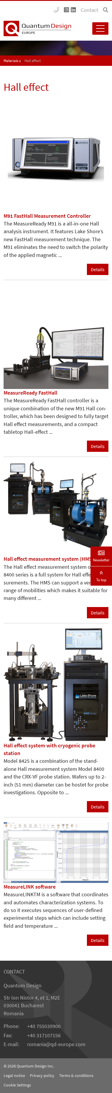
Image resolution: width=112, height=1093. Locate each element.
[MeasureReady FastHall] (56, 336)
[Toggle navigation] (100, 28)
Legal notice (14, 1075)
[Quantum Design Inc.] (56, 10)
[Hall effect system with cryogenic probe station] (56, 684)
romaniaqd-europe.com (56, 1044)
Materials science (17, 60)
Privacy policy (42, 1075)
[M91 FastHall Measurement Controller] (56, 159)
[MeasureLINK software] (56, 852)
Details (98, 269)
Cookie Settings (17, 1085)
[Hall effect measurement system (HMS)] (56, 508)
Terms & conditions (76, 1075)
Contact (89, 10)
